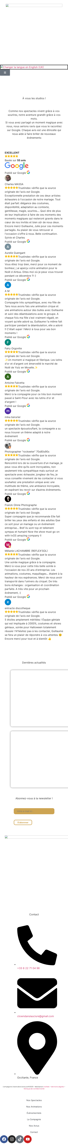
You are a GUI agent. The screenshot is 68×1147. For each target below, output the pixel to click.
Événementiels (34, 1113)
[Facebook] (22, 902)
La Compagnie (34, 1119)
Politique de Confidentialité (34, 1089)
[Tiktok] (38, 902)
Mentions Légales (57, 1087)
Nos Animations (34, 1106)
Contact (34, 1132)
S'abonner (22, 822)
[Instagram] (30, 902)
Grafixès (46, 1087)
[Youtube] (46, 902)
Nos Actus (34, 1125)
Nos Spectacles (34, 1100)
